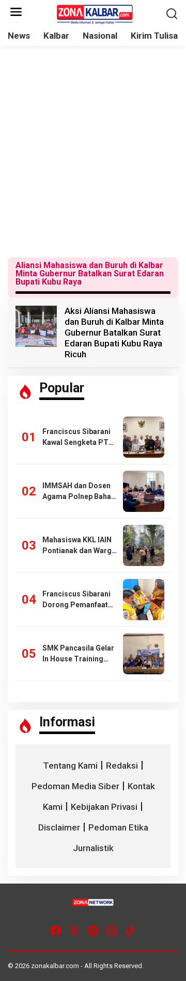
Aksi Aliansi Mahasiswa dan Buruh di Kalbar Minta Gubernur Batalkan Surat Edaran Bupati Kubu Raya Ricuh (114, 332)
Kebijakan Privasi (104, 807)
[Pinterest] (93, 931)
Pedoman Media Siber (75, 786)
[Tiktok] (130, 931)
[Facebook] (56, 931)
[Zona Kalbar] (95, 13)
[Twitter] (74, 931)
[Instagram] (111, 931)
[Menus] (16, 12)
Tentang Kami (70, 765)
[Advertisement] (93, 151)
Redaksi (122, 765)
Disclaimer (59, 827)
